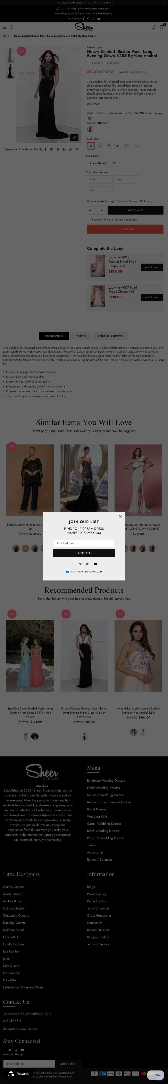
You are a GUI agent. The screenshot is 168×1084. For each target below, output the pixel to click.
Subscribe (84, 553)
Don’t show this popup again (86, 571)
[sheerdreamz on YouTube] (95, 563)
